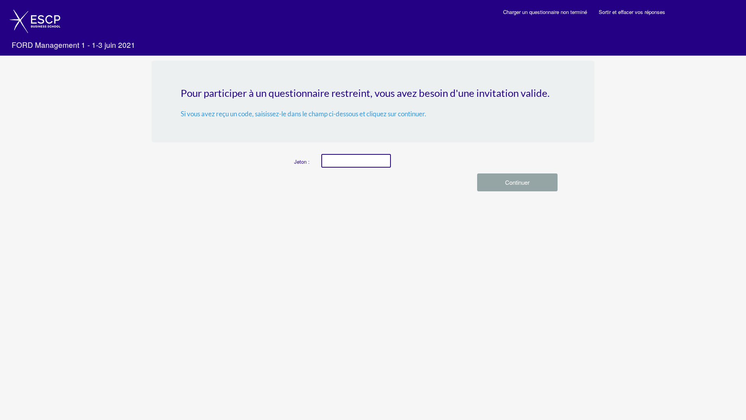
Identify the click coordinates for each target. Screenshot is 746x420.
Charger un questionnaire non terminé (545, 12)
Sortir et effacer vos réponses (632, 12)
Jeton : (302, 161)
